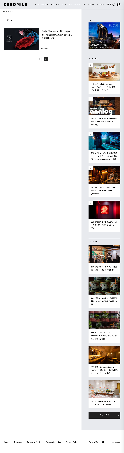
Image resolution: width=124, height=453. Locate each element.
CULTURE (67, 4)
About (6, 442)
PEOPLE (55, 4)
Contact (18, 442)
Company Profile (34, 442)
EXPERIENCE (42, 4)
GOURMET (79, 4)
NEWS (91, 4)
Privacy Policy (72, 442)
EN (109, 4)
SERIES (101, 4)
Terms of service (53, 442)
